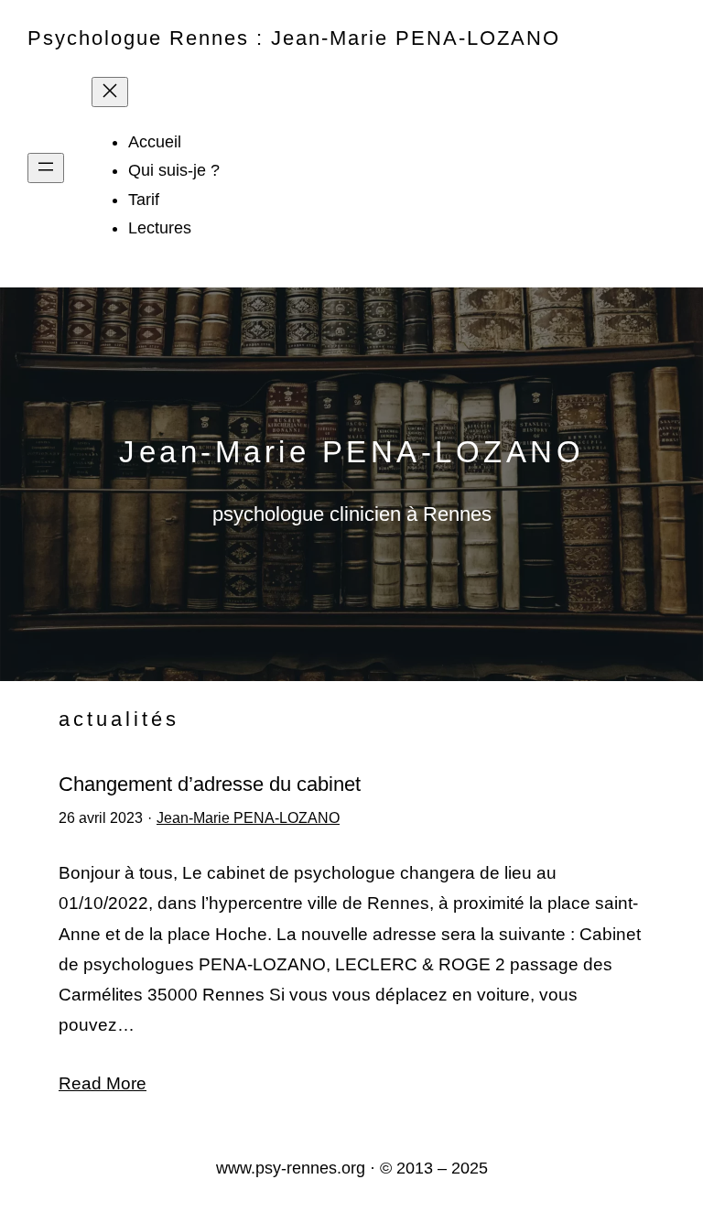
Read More (102, 1083)
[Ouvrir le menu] (45, 168)
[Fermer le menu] (110, 92)
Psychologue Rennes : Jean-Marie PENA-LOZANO (293, 38)
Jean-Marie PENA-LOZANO (248, 817)
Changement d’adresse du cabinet (210, 784)
